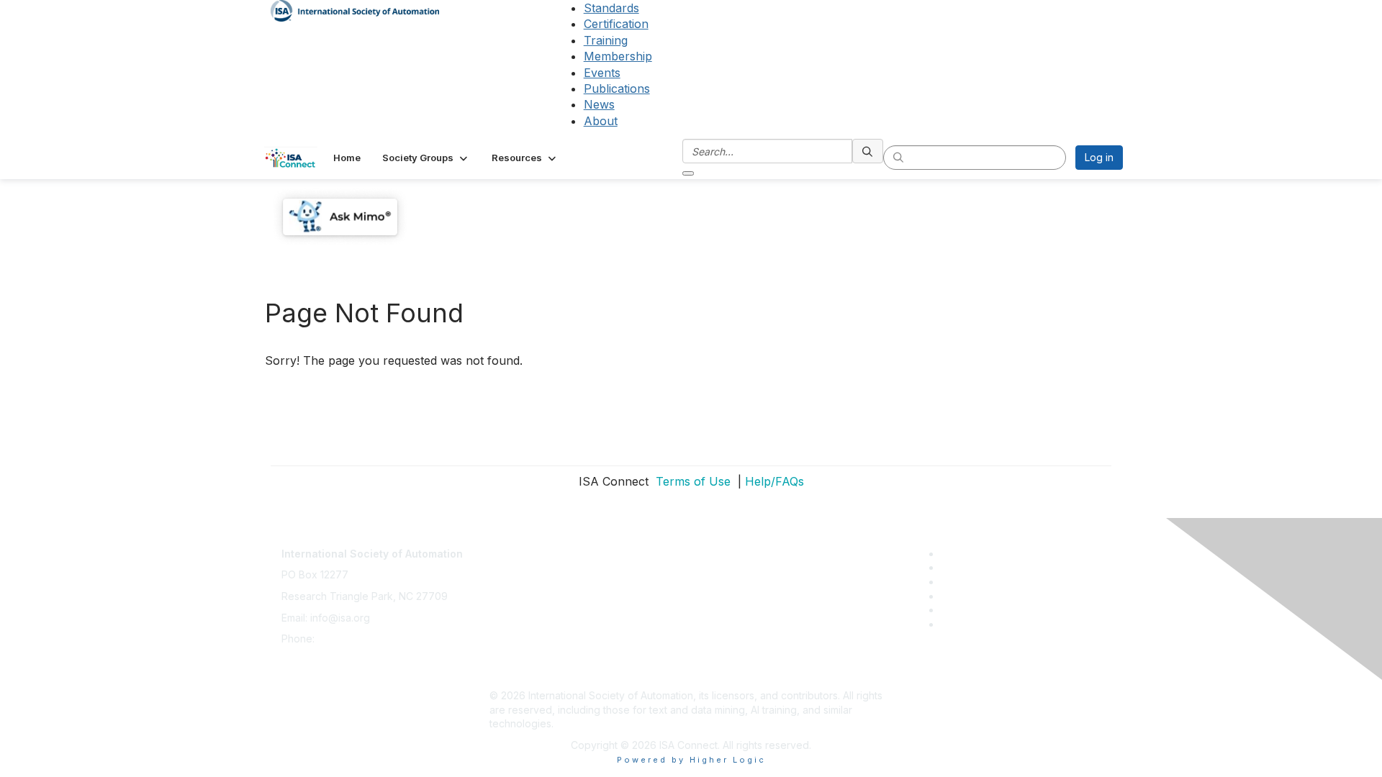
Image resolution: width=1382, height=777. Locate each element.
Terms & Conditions (535, 610)
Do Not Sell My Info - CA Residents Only (584, 653)
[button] (426, 157)
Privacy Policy (522, 589)
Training (606, 40)
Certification (616, 24)
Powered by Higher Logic (691, 760)
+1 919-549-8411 (355, 638)
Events (602, 72)
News (599, 104)
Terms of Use (691, 481)
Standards (611, 8)
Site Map (510, 674)
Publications (617, 88)
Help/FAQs (774, 481)
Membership (618, 56)
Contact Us (515, 546)
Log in (1099, 157)
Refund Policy (522, 631)
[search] (868, 151)
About (601, 121)
